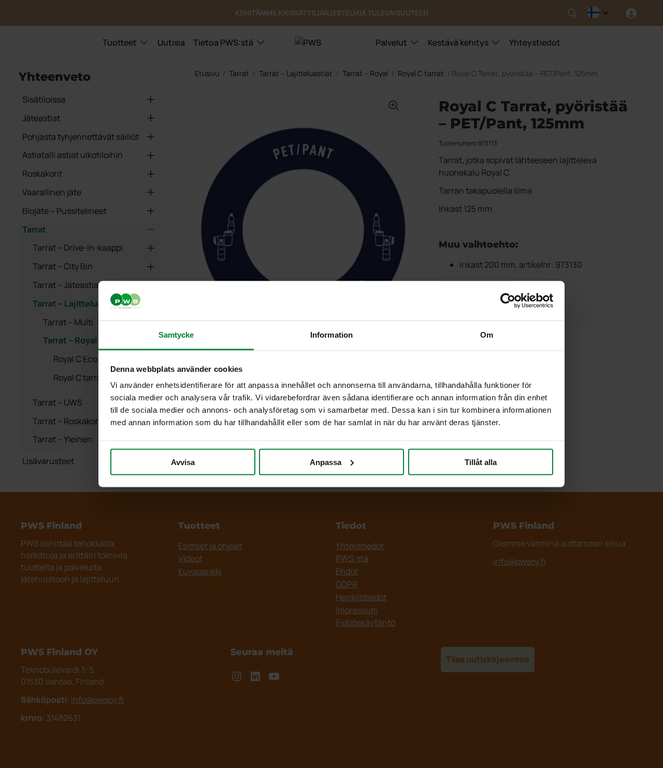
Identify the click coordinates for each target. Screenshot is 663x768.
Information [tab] (331, 334)
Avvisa (183, 461)
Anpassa (325, 461)
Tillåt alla (481, 461)
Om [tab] (486, 334)
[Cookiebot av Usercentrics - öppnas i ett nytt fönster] (508, 301)
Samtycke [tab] (176, 334)
